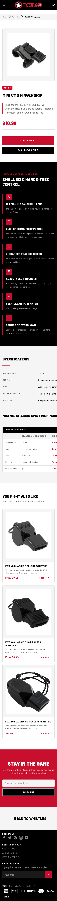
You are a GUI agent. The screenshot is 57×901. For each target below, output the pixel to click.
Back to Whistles (28, 150)
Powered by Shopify (27, 886)
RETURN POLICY (10, 857)
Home (4, 17)
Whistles (16, 17)
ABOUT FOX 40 (9, 852)
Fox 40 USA (13, 886)
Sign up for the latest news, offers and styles (24, 867)
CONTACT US (8, 848)
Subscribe (28, 792)
